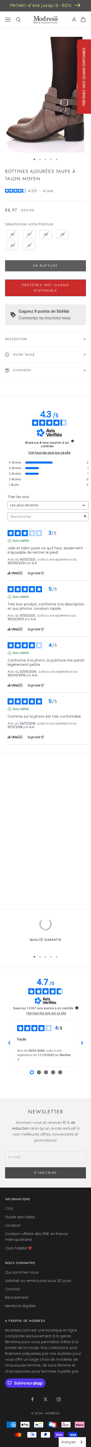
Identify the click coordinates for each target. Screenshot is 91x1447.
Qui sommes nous (22, 1272)
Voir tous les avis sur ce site (49, 452)
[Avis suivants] (81, 1043)
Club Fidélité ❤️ (18, 1248)
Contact (12, 1289)
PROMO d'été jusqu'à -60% (41, 5)
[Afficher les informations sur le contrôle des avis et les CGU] (77, 1008)
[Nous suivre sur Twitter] (45, 1399)
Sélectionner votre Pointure (29, 224)
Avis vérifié (21, 541)
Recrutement (16, 1297)
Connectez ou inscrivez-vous (45, 318)
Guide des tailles (20, 1217)
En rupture (45, 265)
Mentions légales (20, 1305)
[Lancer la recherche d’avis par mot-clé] (85, 517)
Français (68, 1442)
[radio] (12, 234)
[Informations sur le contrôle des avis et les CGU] (73, 441)
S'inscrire (45, 1172)
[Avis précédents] (9, 1043)
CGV (9, 1208)
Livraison (13, 1225)
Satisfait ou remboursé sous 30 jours (38, 1280)
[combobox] (72, 1442)
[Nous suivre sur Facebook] (32, 1399)
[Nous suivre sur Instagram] (58, 1399)
